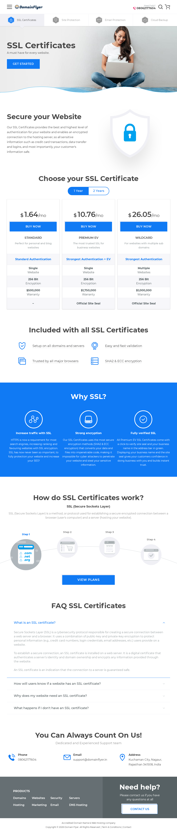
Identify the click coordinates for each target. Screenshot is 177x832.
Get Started (23, 64)
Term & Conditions (111, 827)
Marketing (39, 805)
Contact (127, 827)
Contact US (140, 809)
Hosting (18, 805)
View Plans (88, 580)
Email (54, 805)
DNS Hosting (78, 805)
